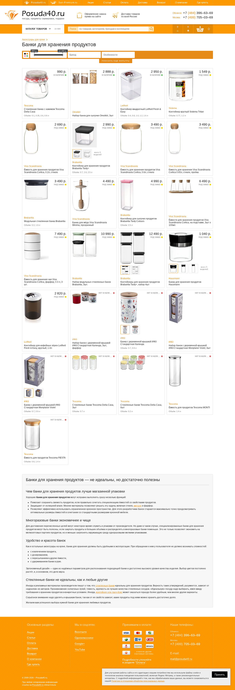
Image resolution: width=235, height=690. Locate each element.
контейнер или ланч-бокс (109, 592)
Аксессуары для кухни (33, 39)
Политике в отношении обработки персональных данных (137, 681)
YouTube (80, 649)
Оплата (124, 2)
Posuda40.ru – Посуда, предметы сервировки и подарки (43, 15)
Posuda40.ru (38, 685)
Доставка (142, 2)
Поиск (73, 29)
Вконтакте (81, 631)
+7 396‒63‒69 (185, 635)
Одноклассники (84, 637)
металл (138, 505)
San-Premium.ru (68, 2)
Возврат (161, 2)
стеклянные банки (105, 585)
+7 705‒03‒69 (185, 644)
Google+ (80, 643)
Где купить (202, 2)
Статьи (107, 2)
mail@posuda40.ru (181, 658)
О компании (181, 2)
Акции (91, 2)
